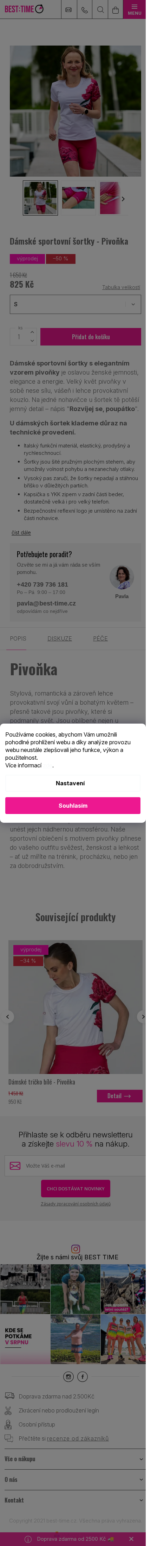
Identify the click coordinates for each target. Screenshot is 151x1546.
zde (47, 765)
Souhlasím (73, 805)
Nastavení (70, 783)
